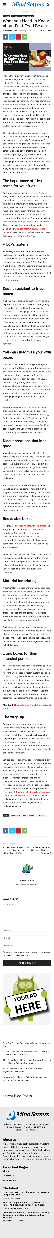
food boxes (15, 815)
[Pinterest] (18, 37)
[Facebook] (5, 37)
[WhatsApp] (24, 37)
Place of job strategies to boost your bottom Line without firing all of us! (14, 850)
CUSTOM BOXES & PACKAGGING (32, 12)
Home (5, 12)
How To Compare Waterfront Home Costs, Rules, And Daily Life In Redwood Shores (26, 1053)
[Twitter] (12, 37)
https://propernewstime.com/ (27, 884)
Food (5, 1198)
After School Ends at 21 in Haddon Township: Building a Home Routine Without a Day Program (27, 1061)
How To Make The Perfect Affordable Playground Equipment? (39, 850)
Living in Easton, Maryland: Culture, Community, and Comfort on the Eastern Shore (25, 1078)
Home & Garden (9, 1208)
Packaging (42, 815)
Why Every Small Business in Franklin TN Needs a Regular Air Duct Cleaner (24, 1070)
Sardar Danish (11, 31)
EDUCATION (7, 1221)
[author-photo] (27, 876)
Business (13, 12)
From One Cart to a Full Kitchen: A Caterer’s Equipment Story (26, 1044)
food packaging (29, 815)
